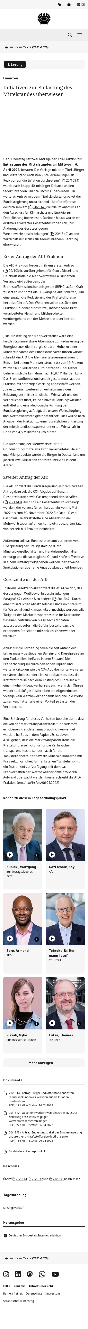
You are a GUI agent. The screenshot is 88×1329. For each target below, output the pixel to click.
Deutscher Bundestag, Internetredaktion (35, 1235)
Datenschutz (34, 1293)
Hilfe (6, 1286)
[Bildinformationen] (36, 855)
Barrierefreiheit (13, 1293)
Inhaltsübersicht (41, 1286)
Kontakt (20, 1286)
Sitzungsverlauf (13, 1208)
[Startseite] (44, 19)
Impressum (52, 1293)
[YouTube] (55, 1274)
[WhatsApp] (42, 1274)
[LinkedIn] (18, 1274)
